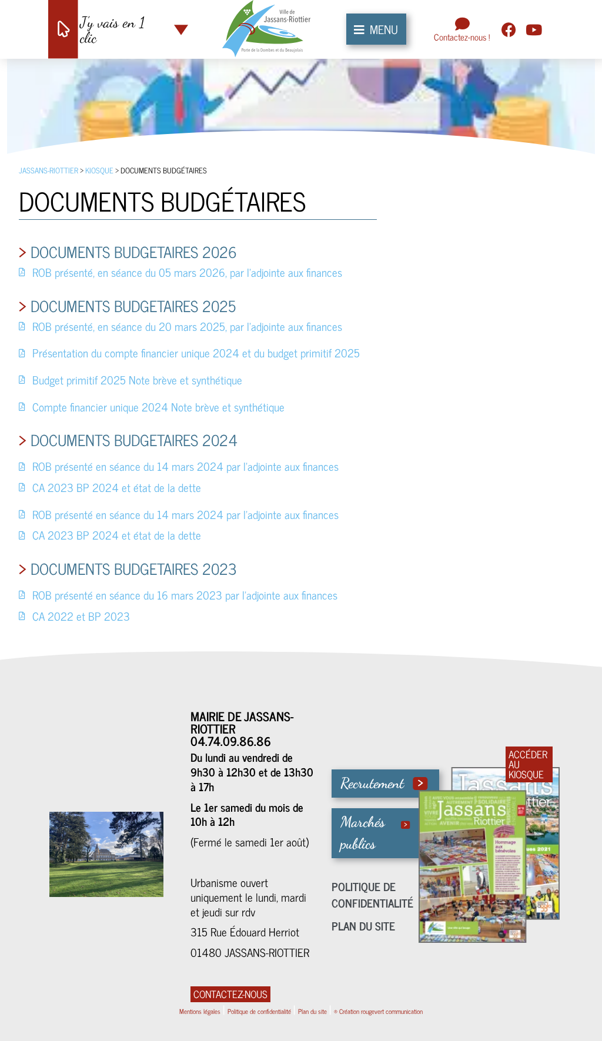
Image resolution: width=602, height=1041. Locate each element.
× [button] (517, 425)
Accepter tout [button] (451, 595)
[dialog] (301, 520)
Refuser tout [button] (486, 425)
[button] (147, 596)
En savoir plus (172, 502)
